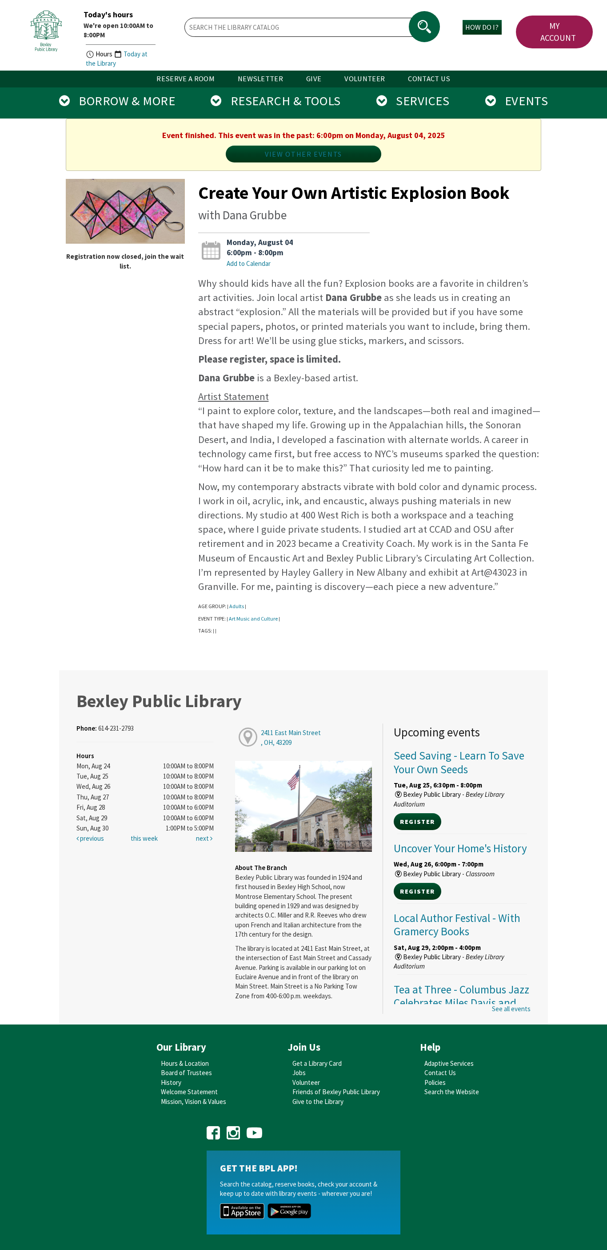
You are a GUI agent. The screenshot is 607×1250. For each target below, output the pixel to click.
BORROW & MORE (122, 101)
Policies (435, 1082)
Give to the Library (317, 1101)
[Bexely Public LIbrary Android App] (289, 1210)
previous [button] (91, 838)
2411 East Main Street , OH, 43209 (291, 737)
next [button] (203, 838)
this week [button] (144, 838)
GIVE (313, 78)
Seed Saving (459, 762)
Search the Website (451, 1092)
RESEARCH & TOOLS (281, 101)
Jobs (299, 1072)
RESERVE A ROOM (185, 78)
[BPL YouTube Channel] (254, 1130)
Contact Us (440, 1072)
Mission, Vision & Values (193, 1101)
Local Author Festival (457, 924)
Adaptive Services (449, 1063)
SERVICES (418, 101)
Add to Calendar (249, 263)
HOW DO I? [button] (482, 27)
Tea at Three (461, 1002)
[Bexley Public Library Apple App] (242, 1210)
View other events (303, 154)
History (171, 1082)
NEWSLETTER (260, 78)
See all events (511, 1009)
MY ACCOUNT (558, 31)
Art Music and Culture (253, 618)
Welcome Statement (189, 1092)
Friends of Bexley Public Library (336, 1092)
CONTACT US (429, 78)
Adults (236, 606)
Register (417, 822)
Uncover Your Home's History (460, 848)
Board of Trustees (186, 1072)
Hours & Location (185, 1063)
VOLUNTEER (364, 78)
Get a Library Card (317, 1063)
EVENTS (522, 101)
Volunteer (306, 1082)
